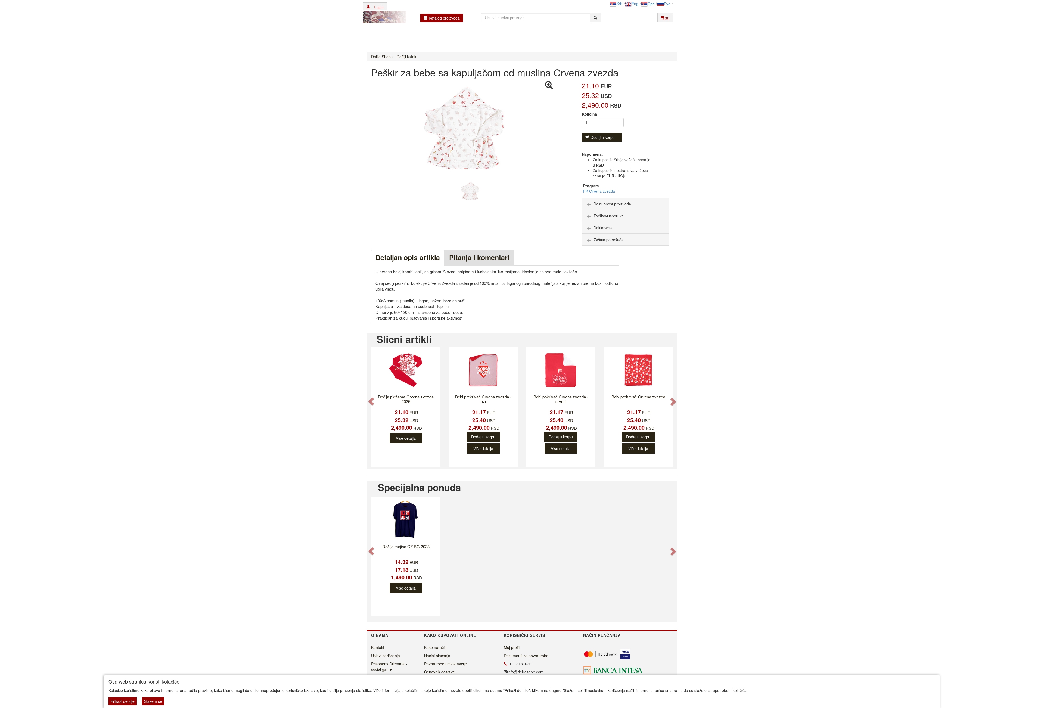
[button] (375, 6)
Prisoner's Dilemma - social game (389, 666)
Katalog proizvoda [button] (444, 18)
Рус (667, 3)
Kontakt (377, 647)
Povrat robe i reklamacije (445, 663)
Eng (635, 3)
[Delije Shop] (383, 17)
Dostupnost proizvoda (612, 204)
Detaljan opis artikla (407, 257)
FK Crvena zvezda (599, 191)
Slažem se (153, 701)
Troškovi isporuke (609, 216)
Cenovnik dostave (439, 672)
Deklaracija (603, 227)
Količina (589, 114)
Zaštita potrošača (608, 239)
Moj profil (512, 647)
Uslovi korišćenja (385, 655)
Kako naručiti (435, 647)
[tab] (625, 204)
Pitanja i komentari (479, 257)
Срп (651, 3)
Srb (619, 3)
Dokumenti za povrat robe (526, 655)
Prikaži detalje (123, 701)
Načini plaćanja (437, 655)
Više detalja (406, 438)
